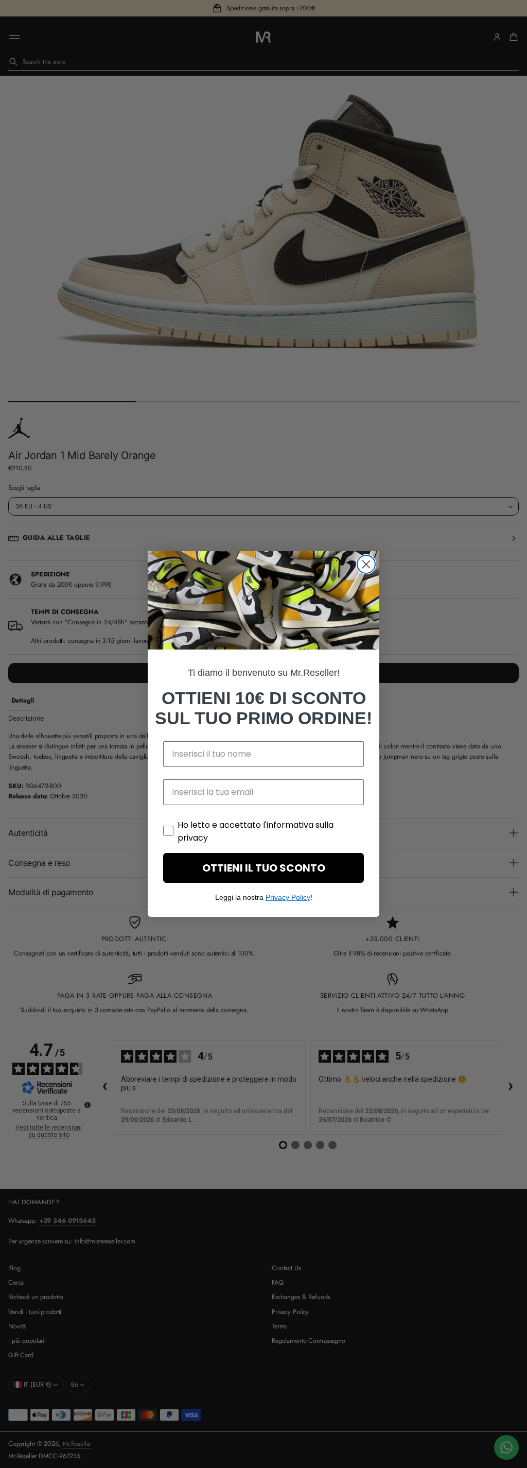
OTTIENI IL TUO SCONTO (263, 868)
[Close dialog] (366, 564)
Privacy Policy (288, 897)
